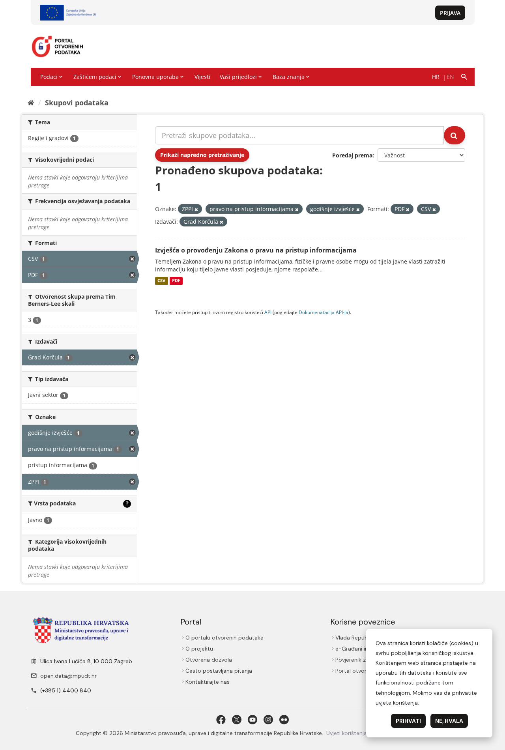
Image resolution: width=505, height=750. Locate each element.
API (267, 312)
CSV (161, 281)
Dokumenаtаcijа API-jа (323, 312)
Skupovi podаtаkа (76, 102)
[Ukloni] (196, 209)
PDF (176, 281)
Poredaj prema (352, 155)
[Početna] (31, 102)
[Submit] (454, 135)
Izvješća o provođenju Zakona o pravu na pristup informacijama (256, 250)
